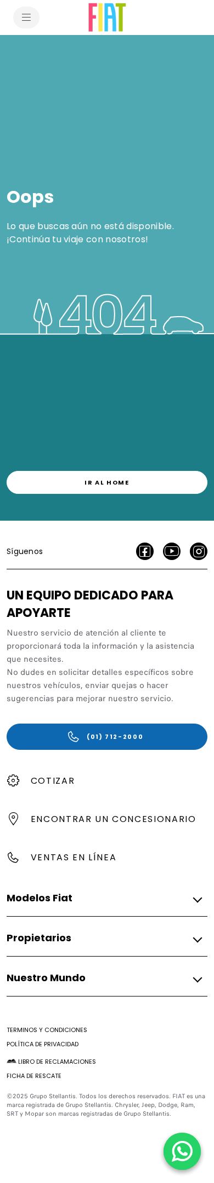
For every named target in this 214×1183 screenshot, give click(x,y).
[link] (107, 482)
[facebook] (145, 551)
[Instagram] (198, 551)
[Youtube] (172, 551)
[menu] (26, 17)
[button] (104, 898)
